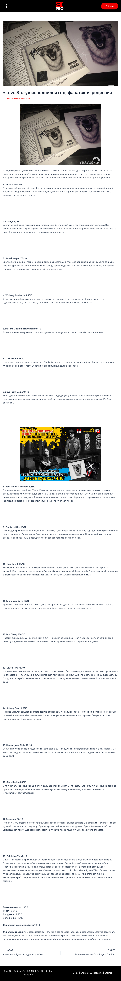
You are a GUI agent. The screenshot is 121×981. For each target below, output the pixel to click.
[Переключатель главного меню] (6, 6)
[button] (109, 6)
